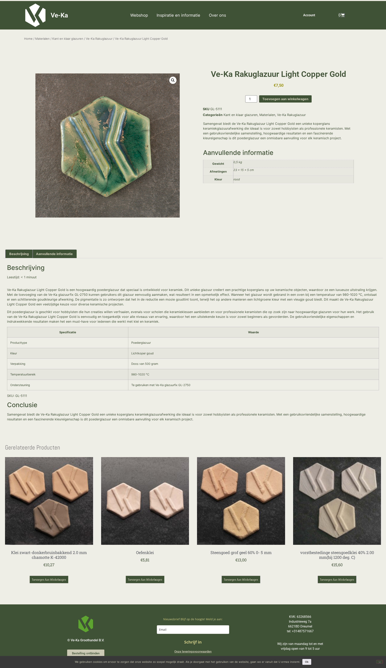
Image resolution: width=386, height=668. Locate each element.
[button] (141, 15)
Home (28, 39)
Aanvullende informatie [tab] (54, 254)
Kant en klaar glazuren (67, 39)
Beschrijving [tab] (19, 254)
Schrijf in (193, 642)
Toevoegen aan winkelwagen (285, 99)
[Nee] (379, 662)
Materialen (42, 39)
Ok (307, 661)
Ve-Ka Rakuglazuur (99, 39)
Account (309, 15)
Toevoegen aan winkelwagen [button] (49, 579)
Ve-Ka (59, 15)
